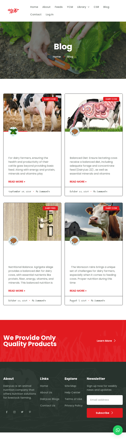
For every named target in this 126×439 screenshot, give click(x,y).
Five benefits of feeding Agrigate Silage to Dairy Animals (30, 254)
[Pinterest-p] (29, 412)
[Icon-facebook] (6, 412)
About (46, 7)
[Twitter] (22, 412)
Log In (49, 14)
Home (34, 7)
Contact (36, 14)
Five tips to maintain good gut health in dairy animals (94, 145)
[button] (118, 430)
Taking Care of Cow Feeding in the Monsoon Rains (91, 254)
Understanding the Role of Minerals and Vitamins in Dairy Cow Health (32, 145)
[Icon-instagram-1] (14, 412)
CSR (96, 7)
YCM (70, 7)
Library (81, 7)
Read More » (16, 182)
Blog (106, 7)
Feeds (59, 7)
